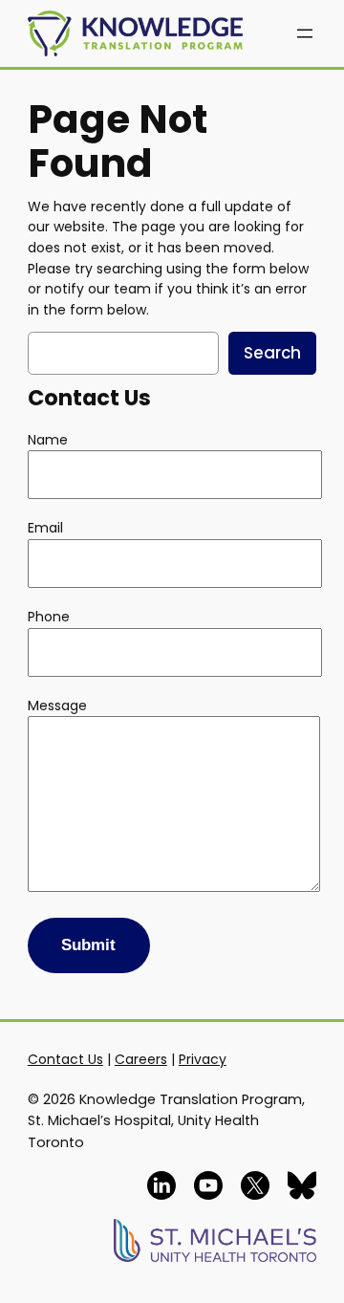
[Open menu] (304, 33)
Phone (49, 616)
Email (45, 527)
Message (57, 705)
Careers (141, 1059)
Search (272, 352)
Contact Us (65, 1059)
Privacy (202, 1059)
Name (48, 439)
